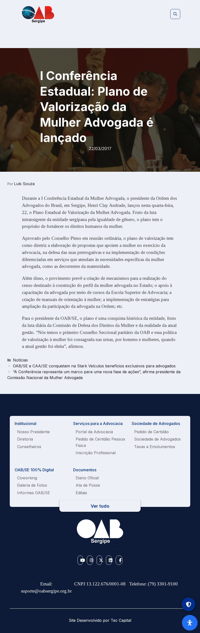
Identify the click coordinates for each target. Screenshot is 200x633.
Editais (81, 492)
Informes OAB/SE (33, 492)
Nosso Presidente (33, 431)
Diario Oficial (87, 477)
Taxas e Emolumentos (154, 446)
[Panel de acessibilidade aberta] (190, 623)
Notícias (20, 360)
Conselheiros (29, 446)
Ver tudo (100, 506)
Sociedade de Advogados (157, 439)
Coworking (27, 477)
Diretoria (25, 439)
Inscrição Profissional (96, 452)
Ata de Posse (88, 485)
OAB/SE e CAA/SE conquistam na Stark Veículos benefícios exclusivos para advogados (94, 365)
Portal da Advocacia (94, 431)
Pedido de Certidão (151, 431)
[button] (175, 14)
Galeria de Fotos (32, 485)
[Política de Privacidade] (188, 604)
